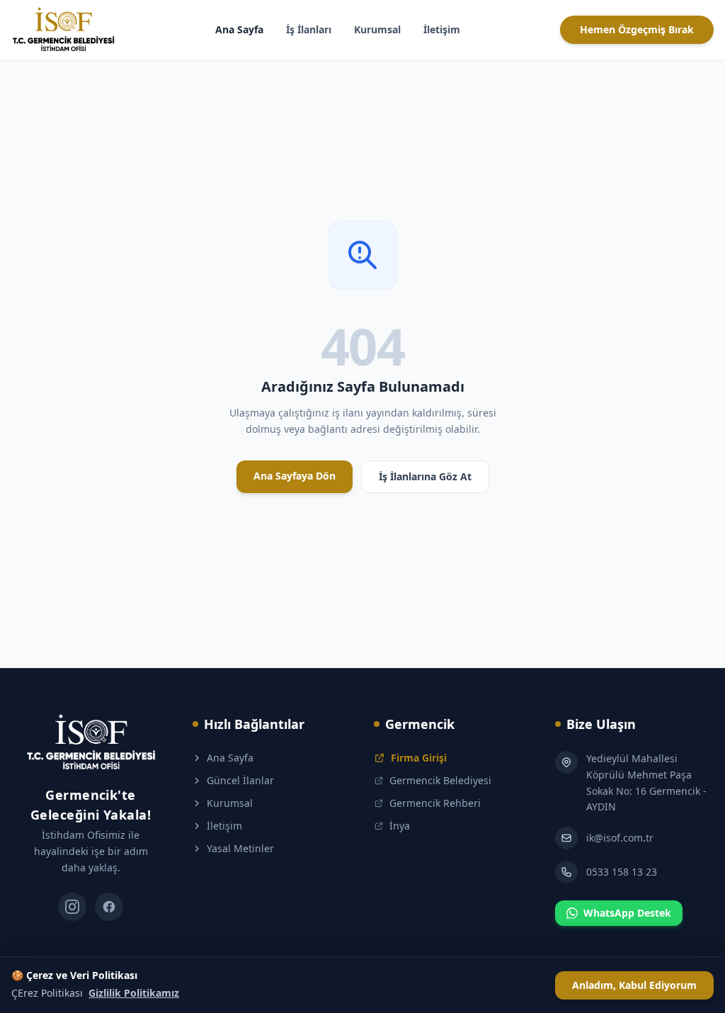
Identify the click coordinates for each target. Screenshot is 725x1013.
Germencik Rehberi (435, 803)
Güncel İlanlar (240, 780)
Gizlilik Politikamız (134, 993)
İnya (399, 825)
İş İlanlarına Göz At (425, 476)
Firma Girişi (419, 757)
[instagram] (72, 907)
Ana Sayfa (239, 29)
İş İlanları (308, 29)
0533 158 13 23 (621, 871)
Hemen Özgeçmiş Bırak (637, 29)
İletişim (441, 29)
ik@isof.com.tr (619, 837)
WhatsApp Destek (627, 912)
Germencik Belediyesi (440, 780)
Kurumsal (377, 29)
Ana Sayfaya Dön (294, 475)
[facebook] (109, 907)
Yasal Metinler (240, 848)
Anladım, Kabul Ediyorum (634, 985)
